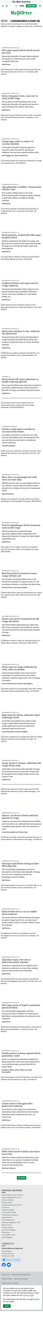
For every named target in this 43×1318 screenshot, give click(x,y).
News (4, 21)
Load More (21, 1178)
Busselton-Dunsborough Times (11, 1205)
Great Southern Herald (9, 1212)
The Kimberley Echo (8, 1220)
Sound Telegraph (7, 1237)
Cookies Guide (28, 1295)
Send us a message (12, 1260)
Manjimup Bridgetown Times (11, 1222)
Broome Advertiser (8, 1200)
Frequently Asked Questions (21, 1274)
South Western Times (8, 1235)
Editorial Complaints (21, 1279)
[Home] (6, 5)
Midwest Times (6, 1225)
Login (21, 6)
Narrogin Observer (7, 1227)
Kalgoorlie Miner (7, 1217)
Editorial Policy (7, 1279)
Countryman (6, 1207)
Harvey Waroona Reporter (10, 1215)
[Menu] (3, 6)
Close (7, 1306)
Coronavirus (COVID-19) (25, 21)
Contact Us (5, 1274)
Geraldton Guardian (8, 1210)
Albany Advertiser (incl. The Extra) (12, 1195)
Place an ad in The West (10, 1283)
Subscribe (31, 6)
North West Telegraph (9, 1230)
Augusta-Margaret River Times (11, 1197)
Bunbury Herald (7, 1202)
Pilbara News (6, 1232)
